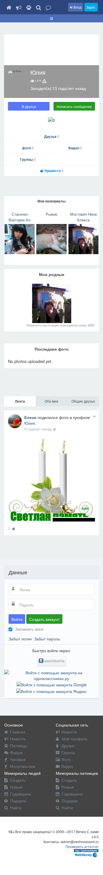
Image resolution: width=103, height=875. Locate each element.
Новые (16, 787)
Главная (17, 732)
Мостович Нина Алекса (83, 217)
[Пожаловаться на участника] (44, 81)
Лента (20, 401)
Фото (66, 759)
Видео (75, 147)
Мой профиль (75, 738)
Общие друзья (83, 401)
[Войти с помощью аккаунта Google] (52, 684)
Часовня (18, 759)
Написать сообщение (74, 106)
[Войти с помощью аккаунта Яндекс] (51, 690)
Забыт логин (20, 639)
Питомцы (18, 745)
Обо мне (51, 401)
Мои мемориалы (51, 201)
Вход (77, 7)
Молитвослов (22, 766)
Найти (15, 807)
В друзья (29, 106)
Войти (17, 619)
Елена (30, 417)
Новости (17, 738)
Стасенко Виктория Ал (20, 217)
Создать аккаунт (44, 619)
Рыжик (51, 214)
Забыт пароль (47, 639)
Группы (28, 159)
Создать (17, 780)
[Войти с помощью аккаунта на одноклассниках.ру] (51, 675)
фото (28, 147)
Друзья (51, 136)
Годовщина (20, 794)
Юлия (29, 423)
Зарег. (91, 7)
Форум (16, 752)
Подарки (18, 800)
